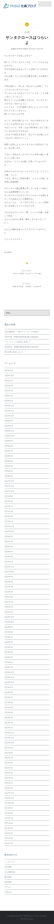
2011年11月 (9, 798)
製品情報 (8, 877)
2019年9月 (9, 421)
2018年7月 (9, 451)
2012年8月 (9, 753)
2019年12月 (9, 406)
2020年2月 (9, 401)
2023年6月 (9, 370)
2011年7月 (9, 818)
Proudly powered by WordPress (19, 916)
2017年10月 (9, 491)
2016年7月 (9, 541)
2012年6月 (9, 763)
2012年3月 (9, 778)
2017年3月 (9, 511)
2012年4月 (9, 773)
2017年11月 (9, 486)
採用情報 (8, 882)
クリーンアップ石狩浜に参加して (18, 342)
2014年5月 (9, 647)
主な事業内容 (10, 872)
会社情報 (8, 867)
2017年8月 (9, 496)
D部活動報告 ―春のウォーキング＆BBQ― (22, 332)
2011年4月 (9, 833)
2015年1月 (9, 612)
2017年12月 (9, 481)
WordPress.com (27, 919)
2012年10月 (9, 743)
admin (19, 49)
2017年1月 (9, 521)
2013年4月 (9, 712)
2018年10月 (9, 436)
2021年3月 (9, 390)
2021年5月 (9, 385)
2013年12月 (9, 672)
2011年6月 (9, 823)
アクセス (8, 887)
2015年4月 (9, 597)
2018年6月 (9, 456)
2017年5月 (9, 506)
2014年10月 (9, 622)
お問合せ (8, 892)
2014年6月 (9, 642)
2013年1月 (9, 727)
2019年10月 (9, 416)
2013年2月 (9, 722)
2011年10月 (9, 803)
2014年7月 (9, 637)
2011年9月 (9, 808)
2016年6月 (9, 546)
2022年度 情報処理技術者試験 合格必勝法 (22, 337)
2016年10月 (9, 531)
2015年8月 (9, 582)
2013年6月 (9, 702)
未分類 (27, 32)
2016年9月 (9, 536)
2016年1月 (9, 561)
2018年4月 (9, 466)
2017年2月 (9, 516)
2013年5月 (9, 707)
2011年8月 (9, 813)
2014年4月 (9, 652)
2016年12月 (9, 526)
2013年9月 (9, 687)
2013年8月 (9, 692)
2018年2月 (9, 471)
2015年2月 (9, 607)
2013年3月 (9, 717)
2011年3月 (9, 838)
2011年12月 (9, 793)
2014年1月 (9, 667)
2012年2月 (9, 783)
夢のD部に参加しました (14, 352)
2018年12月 (9, 431)
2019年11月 (9, 411)
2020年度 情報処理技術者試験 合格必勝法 (22, 347)
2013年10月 (9, 682)
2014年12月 (9, 617)
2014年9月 (9, 627)
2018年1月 (9, 476)
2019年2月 (9, 426)
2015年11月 (9, 567)
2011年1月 (9, 843)
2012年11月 (9, 738)
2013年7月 (9, 697)
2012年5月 (9, 768)
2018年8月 (9, 446)
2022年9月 (9, 381)
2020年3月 (9, 396)
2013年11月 (9, 677)
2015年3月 (9, 602)
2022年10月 (9, 375)
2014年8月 (9, 632)
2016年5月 (9, 551)
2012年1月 (9, 788)
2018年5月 (9, 461)
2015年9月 (9, 577)
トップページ (10, 862)
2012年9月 (9, 748)
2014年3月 (9, 657)
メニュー (45, 4)
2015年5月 (9, 592)
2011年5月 (9, 828)
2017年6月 (9, 501)
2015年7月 (9, 587)
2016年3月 (9, 556)
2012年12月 (9, 733)
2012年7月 (9, 758)
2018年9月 (9, 441)
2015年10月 (9, 572)
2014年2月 (9, 662)
